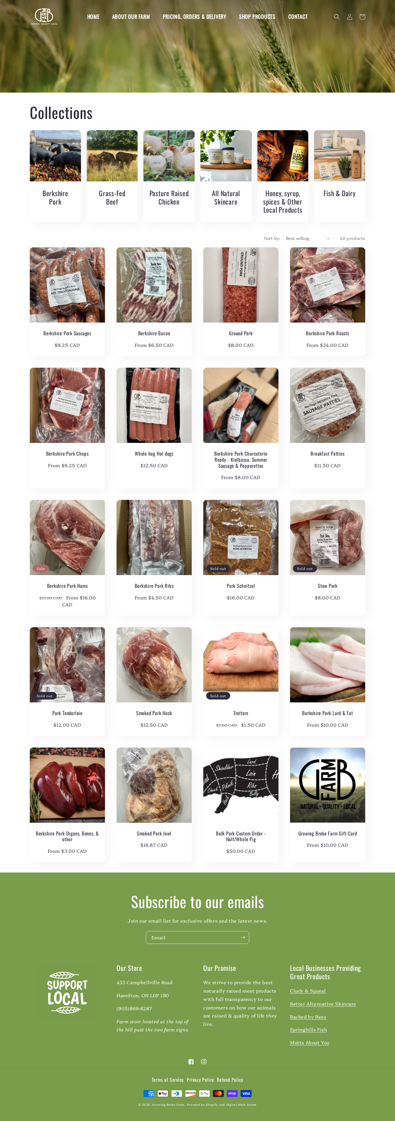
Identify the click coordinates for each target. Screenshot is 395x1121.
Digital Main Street (241, 1104)
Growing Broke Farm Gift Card (327, 834)
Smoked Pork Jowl (154, 834)
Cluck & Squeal (308, 990)
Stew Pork (327, 586)
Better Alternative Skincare (323, 1003)
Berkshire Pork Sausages (67, 333)
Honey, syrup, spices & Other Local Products (282, 201)
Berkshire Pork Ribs (154, 586)
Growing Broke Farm (168, 1104)
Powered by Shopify (202, 1104)
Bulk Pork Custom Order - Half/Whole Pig (241, 837)
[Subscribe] (243, 937)
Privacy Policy (200, 1080)
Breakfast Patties (327, 454)
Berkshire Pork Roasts (327, 333)
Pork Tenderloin (67, 713)
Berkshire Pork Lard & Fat (327, 713)
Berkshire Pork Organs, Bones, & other (67, 837)
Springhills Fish (308, 1029)
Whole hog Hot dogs (154, 454)
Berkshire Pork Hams (67, 586)
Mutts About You (309, 1042)
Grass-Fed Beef (112, 197)
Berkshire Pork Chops (67, 454)
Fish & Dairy (339, 193)
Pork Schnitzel (241, 586)
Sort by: (272, 238)
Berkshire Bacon (154, 333)
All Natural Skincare (226, 197)
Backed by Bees (308, 1016)
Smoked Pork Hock (154, 713)
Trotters (240, 713)
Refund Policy (230, 1080)
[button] (337, 16)
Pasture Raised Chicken (169, 197)
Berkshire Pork (55, 197)
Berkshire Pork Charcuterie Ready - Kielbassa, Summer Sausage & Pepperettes (240, 460)
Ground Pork (241, 333)
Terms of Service (168, 1080)
